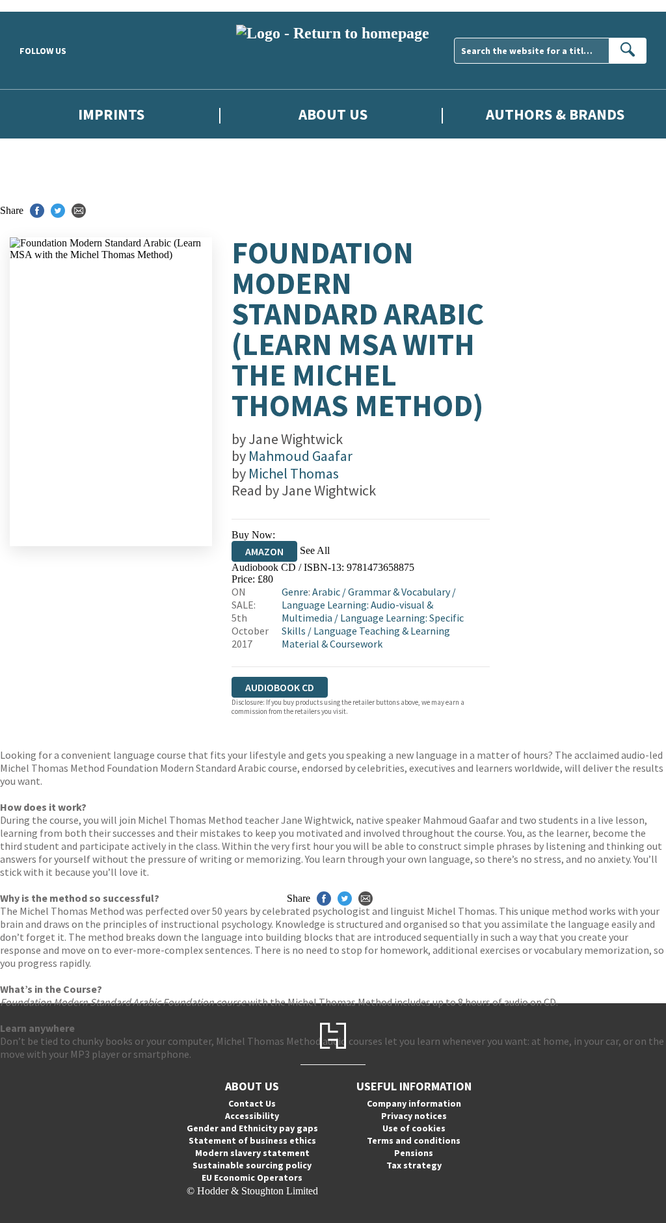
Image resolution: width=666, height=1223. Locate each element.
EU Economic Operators (252, 1177)
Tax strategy (414, 1165)
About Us (333, 114)
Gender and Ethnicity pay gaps (252, 1128)
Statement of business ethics (252, 1140)
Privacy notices (414, 1116)
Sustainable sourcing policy (252, 1165)
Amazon (264, 551)
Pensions (413, 1153)
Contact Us (252, 1103)
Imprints (111, 114)
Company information (414, 1103)
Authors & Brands (555, 114)
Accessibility (252, 1116)
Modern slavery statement (252, 1153)
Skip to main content (42, 5)
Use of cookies (414, 1128)
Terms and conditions (413, 1140)
